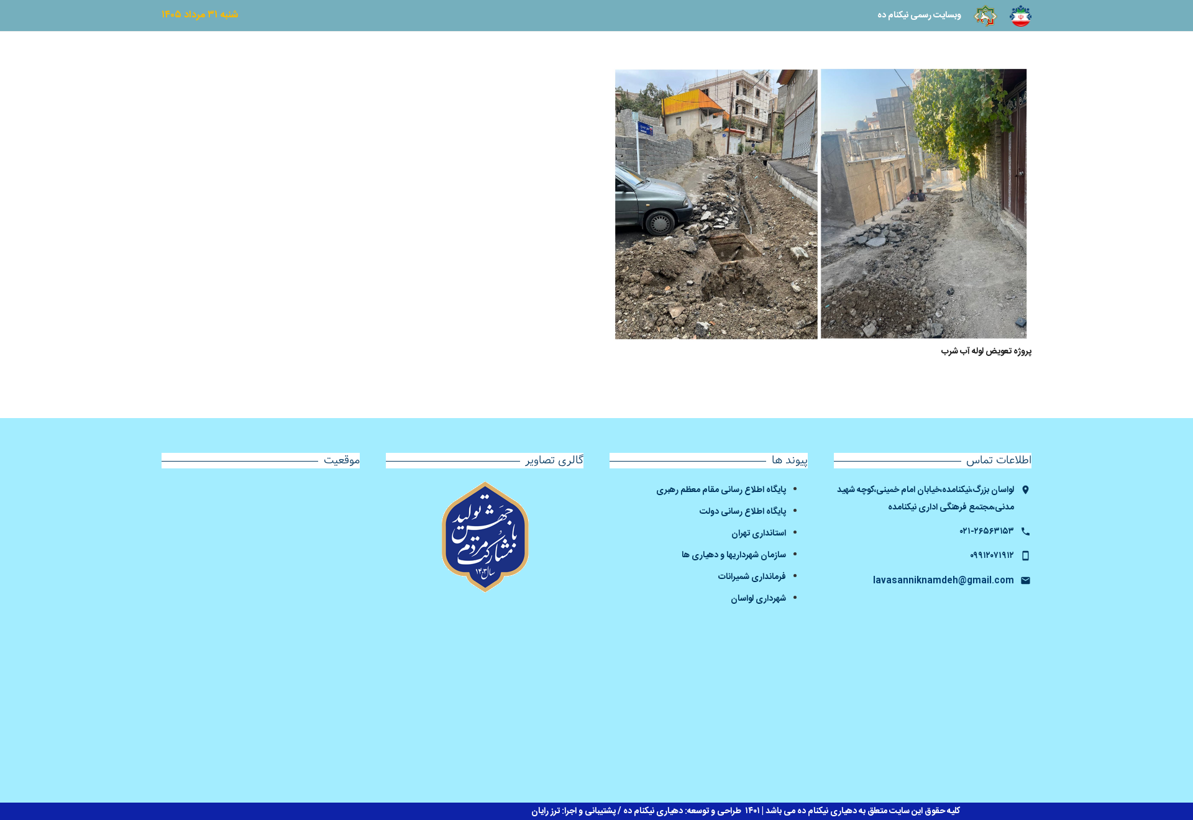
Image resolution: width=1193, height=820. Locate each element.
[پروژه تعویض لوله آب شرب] (820, 204)
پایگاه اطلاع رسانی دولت (743, 511)
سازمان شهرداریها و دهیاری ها (734, 555)
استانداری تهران (757, 533)
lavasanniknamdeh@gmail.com (943, 580)
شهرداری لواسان (758, 598)
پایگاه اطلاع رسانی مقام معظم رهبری (721, 490)
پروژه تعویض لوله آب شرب (986, 351)
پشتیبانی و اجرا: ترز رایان (573, 811)
